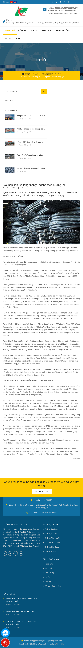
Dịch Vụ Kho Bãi (51, 551)
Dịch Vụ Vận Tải (51, 534)
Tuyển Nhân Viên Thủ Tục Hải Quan (20, 611)
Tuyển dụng (46, 31)
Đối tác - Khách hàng (53, 586)
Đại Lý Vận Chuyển (52, 543)
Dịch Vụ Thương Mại (53, 538)
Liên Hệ (48, 582)
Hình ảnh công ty (64, 31)
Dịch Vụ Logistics (51, 529)
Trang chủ (9, 31)
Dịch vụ (33, 31)
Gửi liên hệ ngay (41, 491)
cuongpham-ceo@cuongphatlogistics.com (46, 641)
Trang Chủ (49, 564)
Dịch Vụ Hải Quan (52, 547)
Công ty (22, 31)
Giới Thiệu (49, 568)
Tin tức (7, 39)
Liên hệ (18, 39)
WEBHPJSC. (59, 644)
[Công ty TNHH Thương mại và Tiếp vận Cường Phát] (21, 11)
